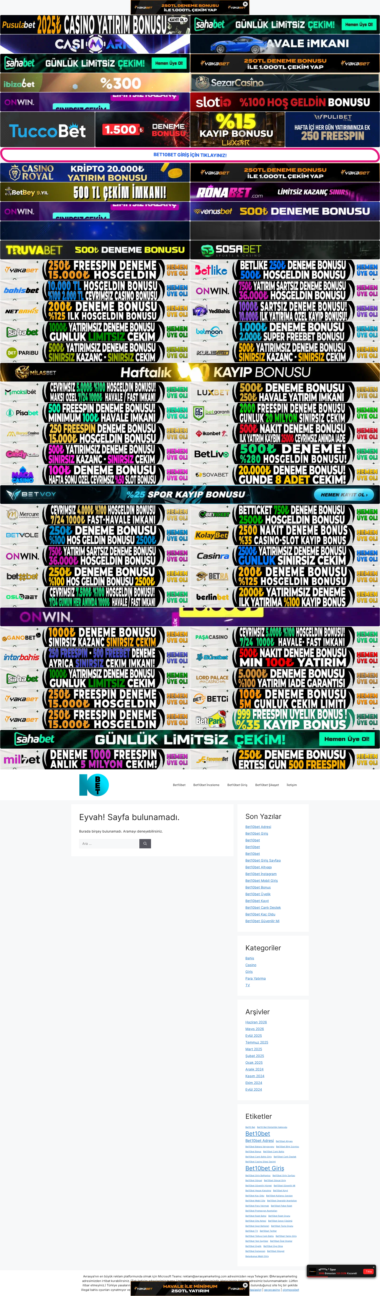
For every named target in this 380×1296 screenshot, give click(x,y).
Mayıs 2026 (254, 1029)
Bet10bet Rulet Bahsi (255, 1216)
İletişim (292, 785)
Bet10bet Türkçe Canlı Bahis (259, 1236)
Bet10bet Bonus (258, 887)
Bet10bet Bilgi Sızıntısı (287, 1146)
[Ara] (145, 844)
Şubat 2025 (254, 1056)
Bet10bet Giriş (237, 785)
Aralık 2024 (254, 1069)
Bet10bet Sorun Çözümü (280, 1221)
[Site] (95, 270)
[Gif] (190, 372)
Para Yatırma (255, 978)
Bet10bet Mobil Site (255, 1200)
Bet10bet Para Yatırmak (257, 1206)
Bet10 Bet (250, 1127)
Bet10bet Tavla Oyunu (282, 1226)
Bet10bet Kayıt (257, 901)
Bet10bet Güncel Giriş (275, 1180)
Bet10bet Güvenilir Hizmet (258, 1185)
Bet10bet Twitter (268, 1231)
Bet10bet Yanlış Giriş (286, 1236)
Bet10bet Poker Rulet (281, 1206)
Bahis (249, 958)
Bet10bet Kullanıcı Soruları (279, 1195)
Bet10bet (179, 785)
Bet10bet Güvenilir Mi (262, 921)
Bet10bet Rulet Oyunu (279, 1216)
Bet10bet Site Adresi (255, 1221)
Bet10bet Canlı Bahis (273, 1151)
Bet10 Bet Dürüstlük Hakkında (272, 1127)
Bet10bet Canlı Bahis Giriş (258, 1156)
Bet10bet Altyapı (258, 867)
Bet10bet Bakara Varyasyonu (259, 1146)
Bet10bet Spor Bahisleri (257, 1226)
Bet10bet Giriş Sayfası (263, 860)
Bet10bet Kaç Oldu (260, 914)
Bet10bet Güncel (253, 1180)
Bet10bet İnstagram (261, 874)
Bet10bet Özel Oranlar (281, 1241)
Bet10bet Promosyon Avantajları (261, 1210)
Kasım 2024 (254, 1076)
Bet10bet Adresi (258, 827)
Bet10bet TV (251, 1231)
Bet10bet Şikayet (267, 785)
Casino (250, 965)
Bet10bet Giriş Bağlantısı (258, 1175)
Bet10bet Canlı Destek (263, 908)
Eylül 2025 (253, 1036)
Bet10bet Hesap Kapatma (258, 1190)
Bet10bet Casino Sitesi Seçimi (260, 1161)
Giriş (249, 972)
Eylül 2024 (253, 1089)
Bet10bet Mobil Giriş (261, 881)
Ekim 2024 (253, 1083)
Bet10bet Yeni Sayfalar (256, 1241)
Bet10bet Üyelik (258, 894)
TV (247, 985)
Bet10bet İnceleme (206, 785)
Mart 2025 (253, 1049)
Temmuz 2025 (256, 1042)
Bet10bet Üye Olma (273, 1246)
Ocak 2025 (254, 1063)
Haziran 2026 (256, 1022)
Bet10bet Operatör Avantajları (282, 1200)
